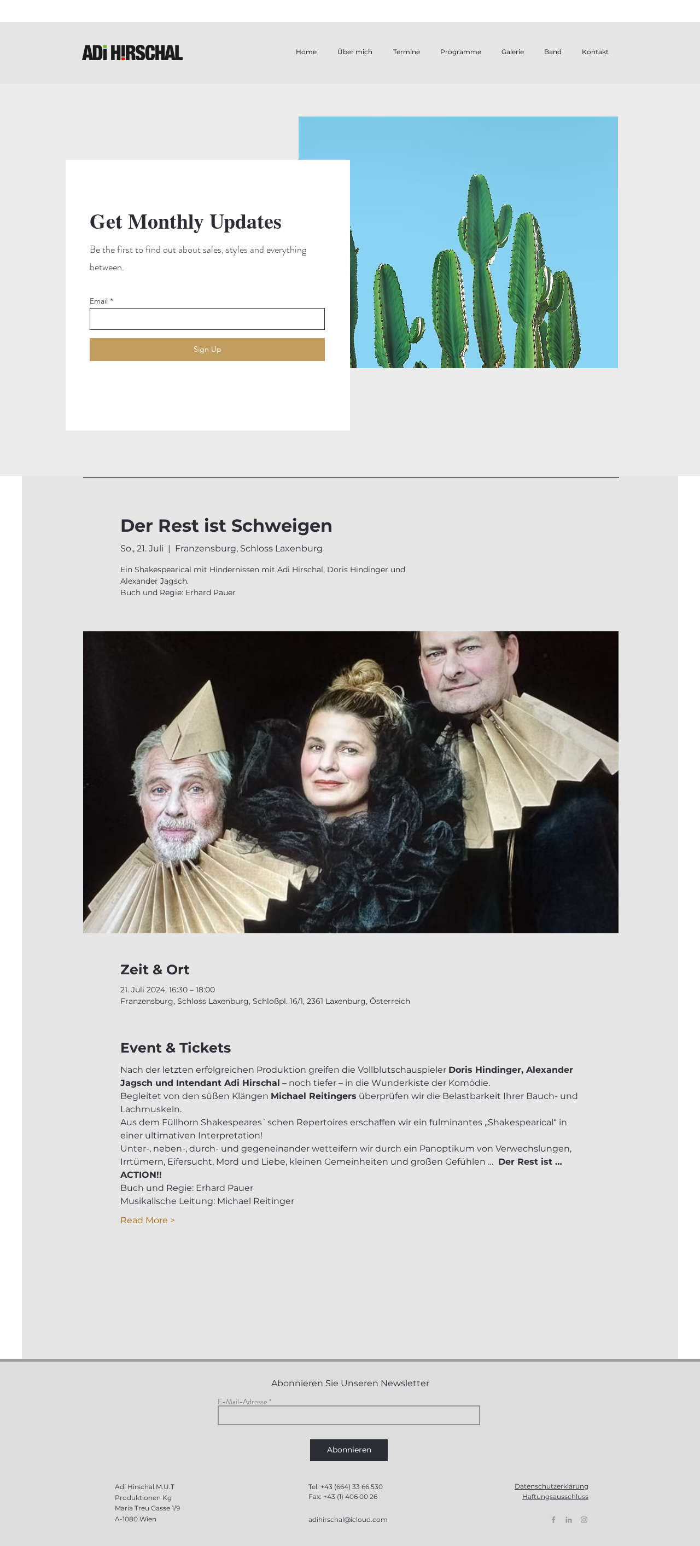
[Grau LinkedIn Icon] (568, 1519)
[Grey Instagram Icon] (584, 1519)
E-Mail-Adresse (242, 1401)
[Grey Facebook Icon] (553, 1519)
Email (99, 301)
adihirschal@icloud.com (348, 1519)
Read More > (147, 1220)
